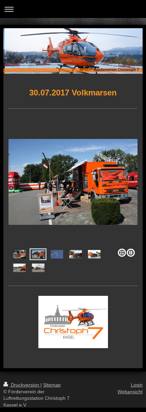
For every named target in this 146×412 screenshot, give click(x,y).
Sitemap (52, 385)
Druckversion (25, 385)
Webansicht (130, 391)
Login (137, 385)
